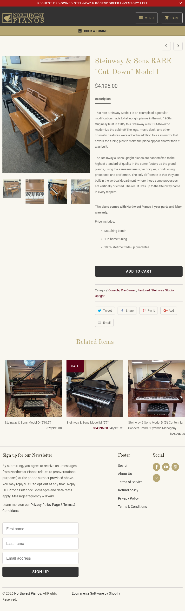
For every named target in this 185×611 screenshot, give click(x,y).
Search (123, 465)
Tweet (107, 310)
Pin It (151, 310)
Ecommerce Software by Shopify (96, 593)
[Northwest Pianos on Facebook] (156, 467)
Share (130, 310)
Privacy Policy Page (45, 505)
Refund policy (128, 490)
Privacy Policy (128, 498)
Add (171, 310)
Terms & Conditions (132, 506)
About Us (125, 474)
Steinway (157, 290)
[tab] (103, 99)
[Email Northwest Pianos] (156, 478)
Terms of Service (130, 482)
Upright (100, 296)
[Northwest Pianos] (23, 18)
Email (107, 322)
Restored (144, 290)
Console (113, 290)
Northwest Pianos (27, 593)
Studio (169, 290)
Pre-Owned (128, 290)
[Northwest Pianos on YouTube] (166, 467)
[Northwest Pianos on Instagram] (175, 467)
